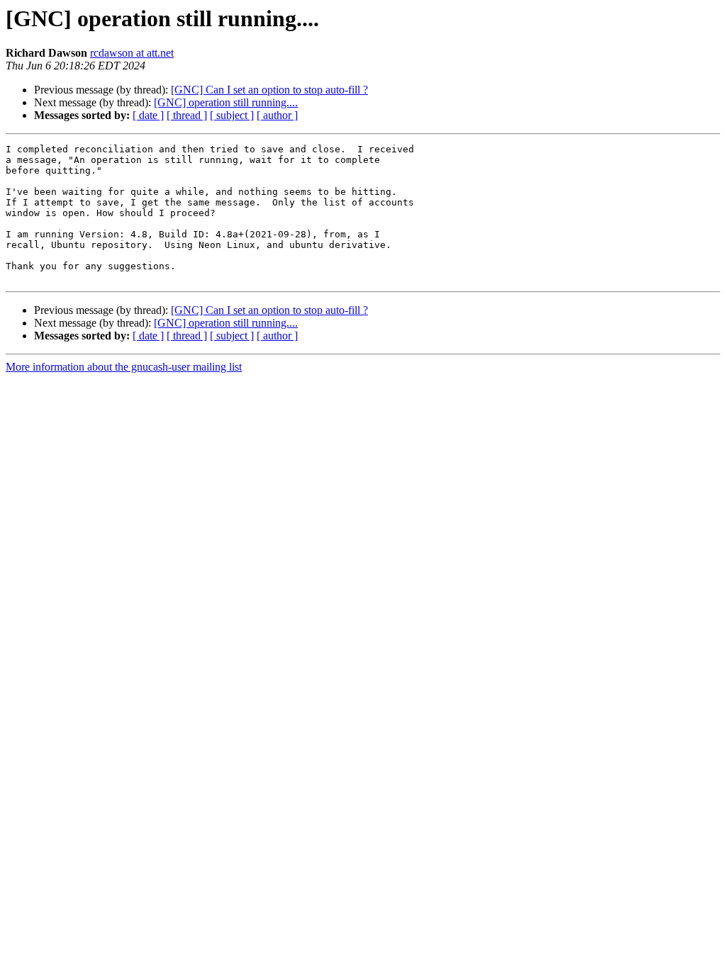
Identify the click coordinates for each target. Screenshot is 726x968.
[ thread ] (187, 115)
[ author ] (277, 115)
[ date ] (148, 115)
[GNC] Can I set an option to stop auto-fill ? (269, 90)
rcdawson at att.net (132, 53)
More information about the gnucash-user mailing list (124, 367)
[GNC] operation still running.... (226, 102)
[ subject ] (232, 115)
